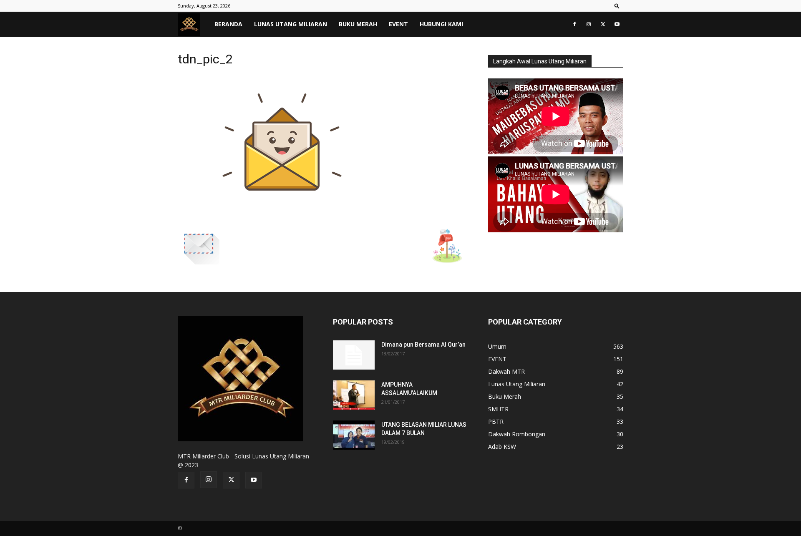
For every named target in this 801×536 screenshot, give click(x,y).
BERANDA (228, 24)
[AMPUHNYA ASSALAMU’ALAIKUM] (354, 395)
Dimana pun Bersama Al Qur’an (423, 344)
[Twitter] (603, 24)
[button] (617, 6)
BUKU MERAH (358, 24)
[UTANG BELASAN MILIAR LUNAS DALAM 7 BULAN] (354, 435)
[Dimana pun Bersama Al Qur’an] (354, 355)
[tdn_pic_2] (282, 214)
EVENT (398, 24)
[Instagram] (588, 24)
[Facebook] (574, 24)
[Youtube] (617, 24)
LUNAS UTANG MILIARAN (290, 24)
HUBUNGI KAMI (441, 24)
